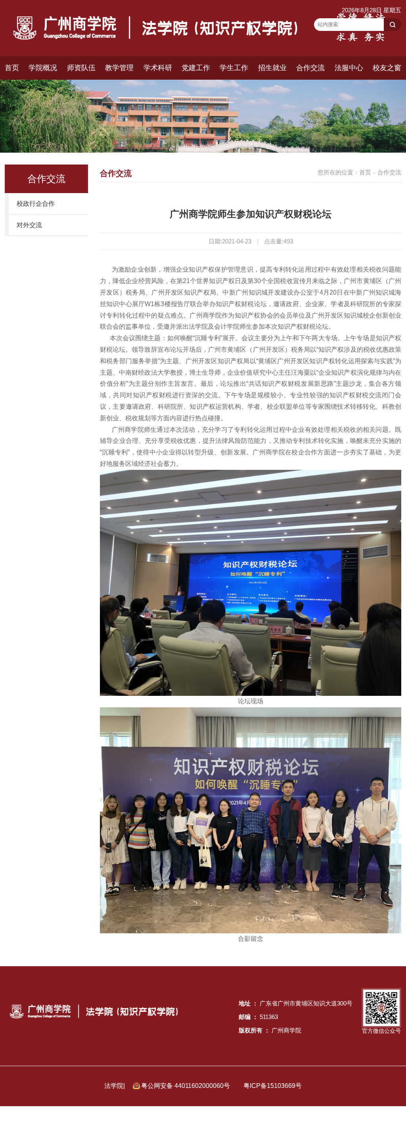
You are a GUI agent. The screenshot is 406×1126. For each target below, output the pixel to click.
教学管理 (119, 68)
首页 (12, 68)
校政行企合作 (36, 203)
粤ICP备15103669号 (272, 1085)
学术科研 (158, 68)
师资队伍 (81, 68)
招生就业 (272, 68)
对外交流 (29, 225)
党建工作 (196, 68)
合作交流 (310, 68)
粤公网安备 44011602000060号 (186, 1085)
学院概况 (43, 68)
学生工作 (234, 68)
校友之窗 (387, 68)
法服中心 (349, 68)
